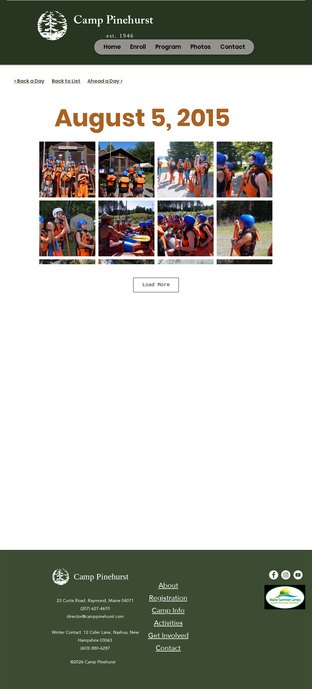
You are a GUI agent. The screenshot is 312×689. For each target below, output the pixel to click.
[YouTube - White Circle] (298, 574)
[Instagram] (285, 574)
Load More (156, 285)
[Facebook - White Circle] (273, 574)
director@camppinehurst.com (95, 616)
